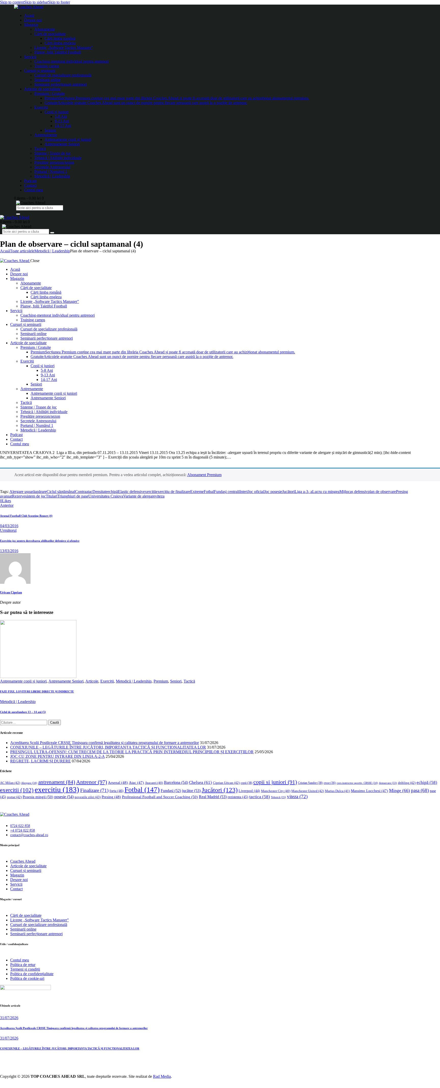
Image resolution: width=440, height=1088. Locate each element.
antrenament (56, 782)
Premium (161, 681)
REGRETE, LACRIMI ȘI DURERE (40, 761)
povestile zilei (88, 797)
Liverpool (249, 791)
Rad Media (162, 1076)
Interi (243, 491)
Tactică (189, 681)
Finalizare (94, 790)
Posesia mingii (38, 797)
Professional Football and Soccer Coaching (160, 797)
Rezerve (18, 496)
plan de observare (382, 491)
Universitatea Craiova (105, 496)
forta (116, 791)
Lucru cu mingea (325, 491)
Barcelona (176, 782)
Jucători (288, 491)
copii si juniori (275, 782)
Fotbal (209, 491)
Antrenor (91, 782)
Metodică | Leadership (52, 251)
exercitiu (57, 789)
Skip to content (12, 2)
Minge (399, 790)
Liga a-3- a (303, 491)
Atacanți (154, 783)
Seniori (176, 681)
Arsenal (118, 783)
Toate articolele (22, 251)
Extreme (197, 491)
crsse (330, 783)
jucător (191, 790)
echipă (112, 491)
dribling (407, 783)
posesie (64, 797)
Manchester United (307, 791)
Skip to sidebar (36, 2)
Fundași (171, 790)
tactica (259, 796)
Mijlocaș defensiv (353, 491)
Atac (136, 783)
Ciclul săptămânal (61, 491)
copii (246, 783)
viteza (159, 496)
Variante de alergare (139, 496)
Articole (91, 681)
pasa (420, 790)
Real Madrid (213, 797)
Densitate (99, 491)
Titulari (51, 496)
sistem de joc (35, 496)
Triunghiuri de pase (72, 496)
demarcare (388, 783)
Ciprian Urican (226, 783)
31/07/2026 (9, 1018)
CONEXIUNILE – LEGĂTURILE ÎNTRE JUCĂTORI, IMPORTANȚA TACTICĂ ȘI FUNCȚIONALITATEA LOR (108, 747)
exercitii (149, 491)
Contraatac (83, 491)
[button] (5, 501)
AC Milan (10, 783)
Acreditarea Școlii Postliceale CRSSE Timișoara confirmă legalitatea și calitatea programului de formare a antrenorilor (104, 742)
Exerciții (107, 681)
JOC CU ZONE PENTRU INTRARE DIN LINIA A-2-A (57, 756)
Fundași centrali (226, 491)
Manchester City (275, 791)
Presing (111, 797)
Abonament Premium (204, 475)
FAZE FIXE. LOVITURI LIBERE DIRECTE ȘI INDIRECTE (37, 691)
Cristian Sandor (310, 783)
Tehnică (278, 797)
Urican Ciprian (11, 592)
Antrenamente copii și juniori (23, 681)
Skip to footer (59, 2)
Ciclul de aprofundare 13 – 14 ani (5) (23, 711)
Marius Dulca (337, 791)
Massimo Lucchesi (369, 791)
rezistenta (238, 797)
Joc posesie (273, 491)
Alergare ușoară (22, 491)
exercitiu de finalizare (173, 491)
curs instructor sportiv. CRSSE (357, 782)
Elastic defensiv (130, 491)
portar (14, 797)
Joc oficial (256, 491)
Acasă (5, 251)
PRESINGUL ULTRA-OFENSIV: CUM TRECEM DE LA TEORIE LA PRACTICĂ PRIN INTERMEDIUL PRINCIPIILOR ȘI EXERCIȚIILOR (132, 752)
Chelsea (200, 782)
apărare (41, 491)
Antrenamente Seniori (66, 681)
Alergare (29, 782)
